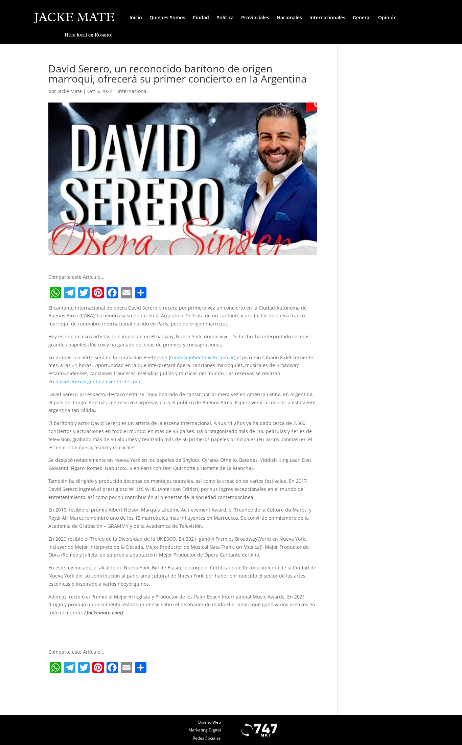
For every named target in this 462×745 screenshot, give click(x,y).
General (362, 17)
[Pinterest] (98, 292)
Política (225, 17)
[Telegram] (70, 292)
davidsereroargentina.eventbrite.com (97, 381)
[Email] (126, 292)
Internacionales (327, 17)
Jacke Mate (69, 91)
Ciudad (201, 17)
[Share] (141, 292)
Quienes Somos (167, 17)
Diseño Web (209, 722)
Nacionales (289, 17)
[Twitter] (84, 292)
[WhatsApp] (55, 292)
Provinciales (255, 17)
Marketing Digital (204, 730)
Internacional (133, 91)
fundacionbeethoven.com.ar (202, 357)
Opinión (387, 17)
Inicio (136, 17)
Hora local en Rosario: (88, 34)
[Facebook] (112, 292)
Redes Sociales (207, 738)
